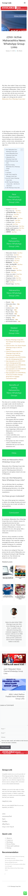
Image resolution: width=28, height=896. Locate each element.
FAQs (7, 170)
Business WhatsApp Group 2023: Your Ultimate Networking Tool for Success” (15, 341)
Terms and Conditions (12, 846)
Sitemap (8, 848)
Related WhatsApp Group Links (12, 162)
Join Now (14, 208)
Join (12, 302)
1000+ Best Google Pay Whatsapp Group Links (11, 175)
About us (9, 838)
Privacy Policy (10, 844)
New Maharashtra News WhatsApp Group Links (11, 150)
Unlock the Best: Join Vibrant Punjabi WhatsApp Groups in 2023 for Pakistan (16, 347)
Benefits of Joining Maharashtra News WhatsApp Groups (13, 166)
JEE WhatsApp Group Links (13, 187)
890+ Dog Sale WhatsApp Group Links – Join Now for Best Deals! (13, 183)
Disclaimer (9, 842)
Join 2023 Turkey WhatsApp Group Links (12, 179)
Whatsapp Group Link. (16, 886)
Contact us (9, 840)
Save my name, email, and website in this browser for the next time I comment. (15, 741)
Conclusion (8, 172)
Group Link (6, 3)
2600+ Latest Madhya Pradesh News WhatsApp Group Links (15, 696)
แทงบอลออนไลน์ (7, 816)
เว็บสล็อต (4, 821)
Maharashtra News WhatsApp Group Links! (13, 99)
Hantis (20, 51)
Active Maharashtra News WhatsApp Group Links (12, 154)
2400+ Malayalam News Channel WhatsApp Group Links (13, 671)
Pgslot (3, 819)
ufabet (3, 814)
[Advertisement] (14, 70)
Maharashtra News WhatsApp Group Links (11, 158)
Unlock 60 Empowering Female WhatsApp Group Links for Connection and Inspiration (14, 353)
